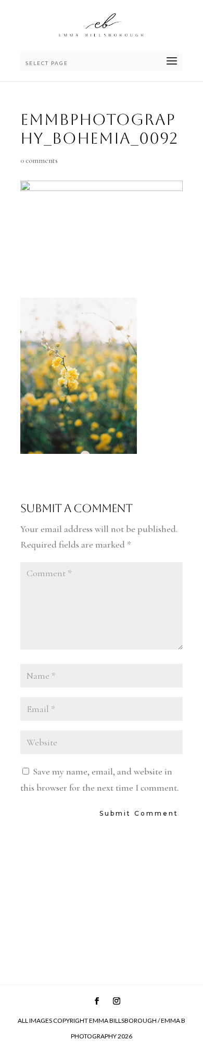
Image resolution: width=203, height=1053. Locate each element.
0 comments (39, 160)
